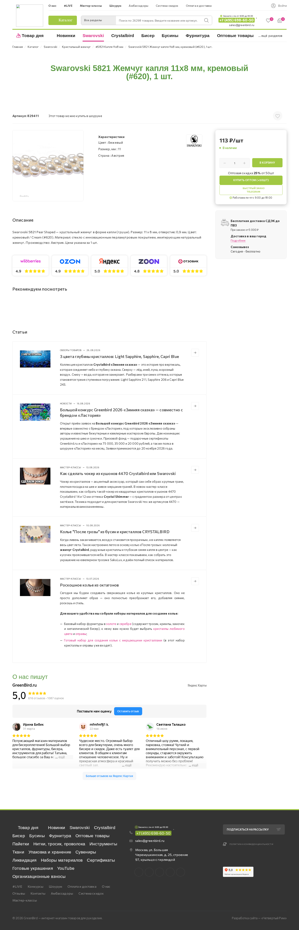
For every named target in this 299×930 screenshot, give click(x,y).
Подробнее (238, 240)
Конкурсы (35, 886)
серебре (125, 624)
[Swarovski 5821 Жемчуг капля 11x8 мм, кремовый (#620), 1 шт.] (48, 165)
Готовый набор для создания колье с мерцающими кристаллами (113, 640)
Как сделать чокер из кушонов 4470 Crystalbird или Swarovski (118, 473)
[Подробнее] (195, 353)
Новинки (56, 827)
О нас (106, 886)
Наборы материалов (62, 860)
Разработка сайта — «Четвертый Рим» (259, 918)
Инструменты (103, 843)
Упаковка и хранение (49, 852)
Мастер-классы (24, 900)
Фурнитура (60, 835)
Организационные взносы (39, 876)
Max (149, 872)
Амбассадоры (62, 893)
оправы (80, 634)
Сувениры (85, 852)
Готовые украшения (32, 868)
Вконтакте (138, 872)
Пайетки (20, 843)
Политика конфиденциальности (251, 844)
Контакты (38, 893)
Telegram (159, 872)
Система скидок (91, 893)
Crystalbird (104, 827)
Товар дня (28, 827)
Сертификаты (101, 860)
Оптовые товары (92, 835)
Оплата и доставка (82, 886)
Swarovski (80, 827)
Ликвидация (24, 860)
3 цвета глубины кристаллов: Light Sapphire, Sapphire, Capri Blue (119, 356)
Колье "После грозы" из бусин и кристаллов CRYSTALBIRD (114, 531)
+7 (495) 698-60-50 (236, 20)
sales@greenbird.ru (241, 25)
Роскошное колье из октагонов (89, 584)
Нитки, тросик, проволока (59, 843)
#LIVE (17, 886)
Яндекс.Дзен (180, 872)
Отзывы (18, 893)
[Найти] (206, 20)
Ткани (18, 852)
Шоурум (55, 886)
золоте (111, 624)
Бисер (18, 835)
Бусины (37, 835)
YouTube (65, 868)
